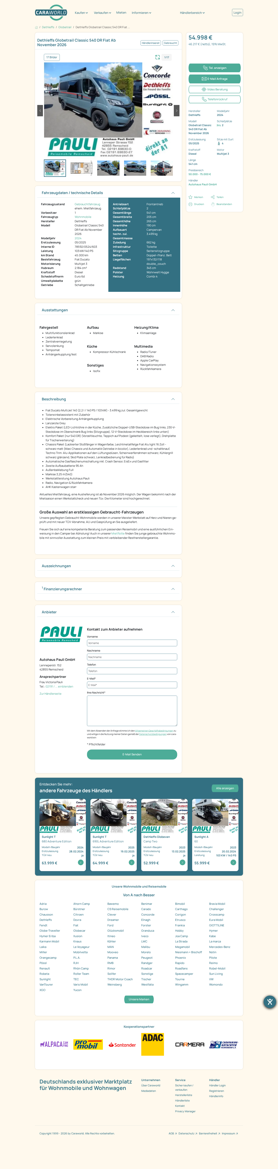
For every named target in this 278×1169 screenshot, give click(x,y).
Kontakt (180, 1106)
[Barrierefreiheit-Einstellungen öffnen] (270, 1002)
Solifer (111, 974)
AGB (171, 1133)
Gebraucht (170, 43)
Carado (146, 909)
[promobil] (88, 1044)
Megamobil (182, 947)
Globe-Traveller (50, 931)
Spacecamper (184, 974)
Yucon (77, 990)
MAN (110, 947)
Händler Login (217, 1085)
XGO (42, 990)
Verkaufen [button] (101, 13)
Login (238, 12)
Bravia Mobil (217, 904)
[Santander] (122, 1044)
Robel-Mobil (217, 968)
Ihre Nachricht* (96, 692)
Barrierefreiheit (208, 1133)
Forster (146, 925)
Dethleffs (46, 920)
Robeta (44, 974)
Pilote (213, 958)
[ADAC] (152, 1044)
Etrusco (180, 920)
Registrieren (216, 1091)
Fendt (43, 925)
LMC (144, 941)
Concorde (148, 915)
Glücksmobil (115, 931)
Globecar (79, 931)
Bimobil (180, 904)
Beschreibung (54, 399)
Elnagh (145, 920)
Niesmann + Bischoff (188, 952)
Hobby (179, 931)
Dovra (77, 920)
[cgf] (223, 1044)
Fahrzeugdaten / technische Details (72, 192)
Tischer (146, 979)
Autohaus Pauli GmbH (203, 184)
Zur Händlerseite (50, 694)
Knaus (77, 941)
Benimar (146, 904)
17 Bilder (51, 57)
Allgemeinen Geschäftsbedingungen (154, 730)
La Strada (181, 941)
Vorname (92, 636)
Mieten (121, 12)
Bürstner (79, 909)
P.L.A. (76, 958)
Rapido (179, 963)
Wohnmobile (83, 217)
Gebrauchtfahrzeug (87, 204)
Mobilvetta (80, 952)
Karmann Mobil (49, 941)
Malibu (145, 947)
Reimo (213, 963)
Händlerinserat (151, 43)
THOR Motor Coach (120, 979)
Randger (147, 963)
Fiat (75, 925)
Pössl (43, 963)
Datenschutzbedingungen (153, 734)
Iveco (144, 936)
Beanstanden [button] (224, 204)
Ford (110, 925)
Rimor (111, 968)
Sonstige (147, 974)
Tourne (180, 979)
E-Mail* (91, 678)
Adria (43, 904)
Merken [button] (198, 197)
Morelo (146, 952)
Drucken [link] (199, 204)
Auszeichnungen (56, 565)
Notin (212, 952)
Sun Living (216, 974)
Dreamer (113, 920)
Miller (43, 952)
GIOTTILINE (216, 925)
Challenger (216, 909)
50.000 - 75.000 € (200, 174)
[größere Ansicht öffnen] (157, 57)
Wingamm (181, 984)
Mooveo (112, 952)
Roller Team (81, 974)
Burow (44, 909)
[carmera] (189, 1044)
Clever (111, 915)
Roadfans (181, 968)
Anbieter (49, 612)
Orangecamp (48, 958)
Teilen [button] (220, 197)
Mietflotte (118, 533)
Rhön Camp (81, 968)
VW (211, 979)
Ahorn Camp (81, 904)
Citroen (78, 915)
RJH (75, 963)
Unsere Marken (139, 999)
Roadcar (146, 968)
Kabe (212, 936)
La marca (215, 941)
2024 (78, 238)
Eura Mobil (216, 920)
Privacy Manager (185, 1111)
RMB (110, 963)
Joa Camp (181, 936)
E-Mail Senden (132, 754)
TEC (76, 979)
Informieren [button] (140, 13)
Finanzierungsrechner (62, 588)
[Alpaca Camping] (54, 1044)
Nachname (93, 650)
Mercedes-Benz (219, 947)
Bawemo (113, 904)
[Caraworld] (51, 12)
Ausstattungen (55, 310)
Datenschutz (186, 1133)
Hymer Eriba (48, 936)
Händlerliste (182, 1100)
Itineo (111, 936)
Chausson (46, 915)
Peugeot (147, 958)
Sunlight (45, 979)
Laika (43, 947)
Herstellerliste (183, 1095)
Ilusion (77, 936)
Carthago (181, 909)
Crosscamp (216, 915)
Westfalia (147, 984)
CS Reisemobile (117, 909)
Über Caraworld (150, 1085)
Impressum (228, 1133)
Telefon (91, 664)
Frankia (180, 925)
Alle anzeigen (225, 788)
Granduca (147, 931)
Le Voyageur (81, 947)
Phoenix (180, 958)
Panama (112, 958)
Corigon (180, 915)
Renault (45, 968)
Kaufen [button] (80, 13)
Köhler (111, 941)
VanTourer (46, 984)
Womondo (216, 984)
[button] (40, 110)
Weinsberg (114, 984)
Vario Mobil (80, 984)
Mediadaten (148, 1091)
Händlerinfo (216, 1096)
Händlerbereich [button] (191, 13)
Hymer (213, 931)
